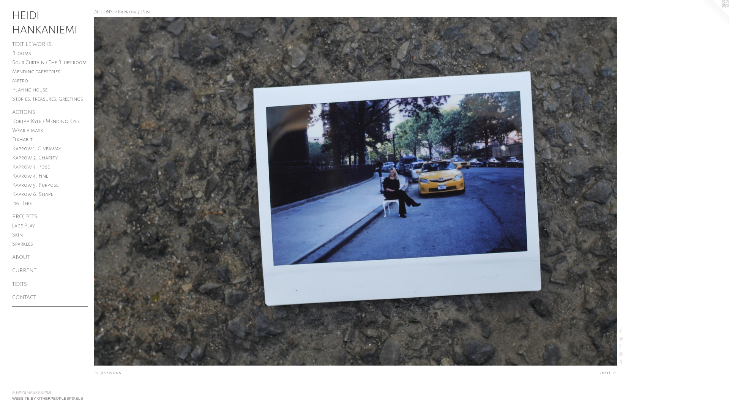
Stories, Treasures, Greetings (47, 99)
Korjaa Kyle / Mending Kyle (46, 121)
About (21, 257)
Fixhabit (22, 139)
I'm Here (22, 203)
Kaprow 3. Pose (31, 167)
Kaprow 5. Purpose (35, 185)
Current (24, 270)
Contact (24, 297)
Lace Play (23, 225)
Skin (17, 235)
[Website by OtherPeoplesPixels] (714, 15)
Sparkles (22, 244)
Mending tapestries (36, 71)
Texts (19, 284)
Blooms (21, 53)
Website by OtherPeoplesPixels (47, 398)
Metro (20, 80)
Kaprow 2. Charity (35, 158)
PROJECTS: (25, 216)
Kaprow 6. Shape (32, 194)
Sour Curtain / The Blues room (49, 62)
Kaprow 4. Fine (30, 176)
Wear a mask (27, 130)
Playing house (29, 90)
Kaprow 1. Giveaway (36, 148)
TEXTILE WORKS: (32, 44)
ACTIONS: (24, 112)
